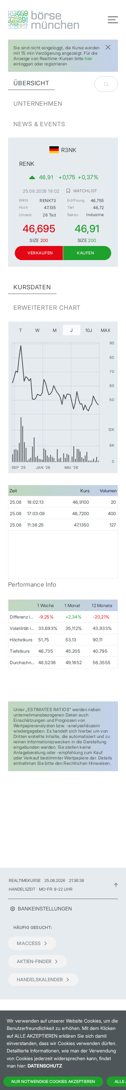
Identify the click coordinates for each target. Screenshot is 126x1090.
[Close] (108, 46)
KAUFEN (85, 252)
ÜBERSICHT (31, 83)
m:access (29, 943)
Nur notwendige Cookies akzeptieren (53, 1081)
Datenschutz (45, 1066)
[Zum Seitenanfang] (116, 884)
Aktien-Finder (34, 961)
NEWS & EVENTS (39, 124)
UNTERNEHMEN (37, 103)
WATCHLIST (85, 190)
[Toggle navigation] (113, 20)
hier (88, 58)
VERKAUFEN (40, 252)
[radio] (20, 330)
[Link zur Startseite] (33, 20)
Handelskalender (40, 979)
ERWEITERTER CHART (47, 307)
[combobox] (106, 84)
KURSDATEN (32, 287)
